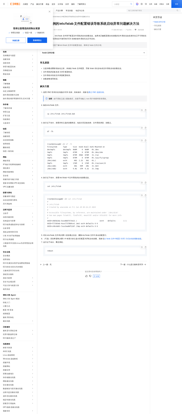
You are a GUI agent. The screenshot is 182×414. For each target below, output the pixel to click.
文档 (150, 4)
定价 (53, 4)
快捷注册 (16, 40)
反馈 (97, 276)
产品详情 (128, 30)
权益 (47, 4)
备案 (155, 4)
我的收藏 (141, 30)
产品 (32, 4)
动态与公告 (80, 10)
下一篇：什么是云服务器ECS (131, 264)
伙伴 (67, 4)
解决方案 (39, 4)
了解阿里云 (81, 4)
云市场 (60, 4)
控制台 (161, 4)
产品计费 (59, 10)
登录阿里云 (37, 40)
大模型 (25, 4)
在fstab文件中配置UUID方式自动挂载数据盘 (122, 238)
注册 (167, 4)
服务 (73, 4)
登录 (176, 4)
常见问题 (69, 10)
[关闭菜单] (4, 4)
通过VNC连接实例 (96, 92)
